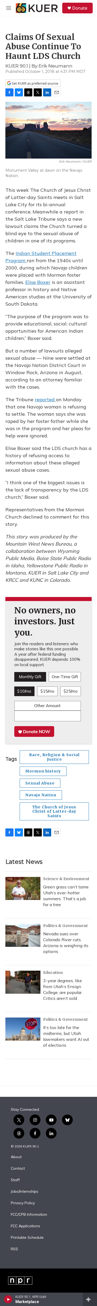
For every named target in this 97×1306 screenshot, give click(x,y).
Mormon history (43, 771)
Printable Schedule (27, 1238)
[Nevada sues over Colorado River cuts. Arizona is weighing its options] (22, 935)
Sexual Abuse (40, 783)
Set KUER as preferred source (34, 83)
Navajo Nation (40, 795)
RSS (14, 1249)
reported (45, 399)
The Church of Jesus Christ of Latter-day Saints (54, 811)
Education (53, 972)
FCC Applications (25, 1226)
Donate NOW (36, 731)
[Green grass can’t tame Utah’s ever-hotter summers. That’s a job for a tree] (22, 888)
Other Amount (47, 705)
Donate (79, 8)
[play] (8, 1299)
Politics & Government (65, 925)
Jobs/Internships (24, 1191)
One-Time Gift (65, 676)
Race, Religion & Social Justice (54, 757)
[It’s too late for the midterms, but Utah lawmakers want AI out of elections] (22, 1029)
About (16, 1157)
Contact (18, 1168)
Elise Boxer (37, 282)
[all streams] (90, 1299)
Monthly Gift (30, 676)
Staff (15, 1180)
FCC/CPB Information (29, 1215)
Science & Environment (66, 878)
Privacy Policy (23, 1203)
